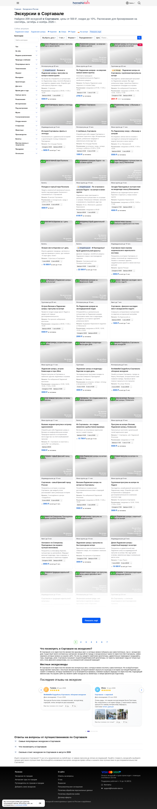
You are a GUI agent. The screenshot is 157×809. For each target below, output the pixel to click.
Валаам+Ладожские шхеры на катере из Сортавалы (88, 483)
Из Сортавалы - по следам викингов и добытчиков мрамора (90, 425)
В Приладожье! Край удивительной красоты (90, 249)
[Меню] (18, 3)
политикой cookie (21, 805)
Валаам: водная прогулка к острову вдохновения (56, 425)
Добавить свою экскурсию (25, 787)
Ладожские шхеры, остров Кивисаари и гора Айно (52, 369)
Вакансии (62, 783)
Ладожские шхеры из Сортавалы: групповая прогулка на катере (126, 73)
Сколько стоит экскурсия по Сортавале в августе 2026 (45, 752)
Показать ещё (91, 620)
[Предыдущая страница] (41, 690)
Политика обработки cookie (69, 794)
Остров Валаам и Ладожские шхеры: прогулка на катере (53, 307)
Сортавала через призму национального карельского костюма (123, 250)
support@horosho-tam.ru (113, 788)
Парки (72, 31)
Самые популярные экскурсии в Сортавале (39, 741)
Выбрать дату (48, 37)
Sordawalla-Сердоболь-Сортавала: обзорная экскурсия (125, 369)
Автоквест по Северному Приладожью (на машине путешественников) (52, 545)
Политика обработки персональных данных (75, 790)
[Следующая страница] (141, 690)
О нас (60, 780)
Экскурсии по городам (24, 776)
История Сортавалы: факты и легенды (54, 132)
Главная (17, 9)
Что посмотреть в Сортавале (33, 746)
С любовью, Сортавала (86, 131)
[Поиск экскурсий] (139, 38)
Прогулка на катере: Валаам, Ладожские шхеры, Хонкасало (123, 425)
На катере (84, 31)
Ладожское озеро (22, 31)
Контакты (107, 785)
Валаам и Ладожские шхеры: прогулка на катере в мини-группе (54, 73)
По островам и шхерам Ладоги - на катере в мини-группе (90, 189)
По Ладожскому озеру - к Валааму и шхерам (126, 132)
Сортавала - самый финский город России (56, 483)
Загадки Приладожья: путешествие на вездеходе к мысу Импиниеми (126, 187)
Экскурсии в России (30, 9)
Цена (98, 37)
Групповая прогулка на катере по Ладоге (125, 483)
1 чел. (61, 37)
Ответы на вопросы (66, 776)
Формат (71, 37)
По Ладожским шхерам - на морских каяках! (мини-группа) (91, 71)
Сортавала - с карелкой (104, 694)
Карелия (53, 31)
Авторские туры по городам (26, 780)
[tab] (85, 731)
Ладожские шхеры (38, 31)
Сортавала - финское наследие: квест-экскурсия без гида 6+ (124, 307)
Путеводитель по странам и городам (29, 783)
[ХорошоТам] (81, 3)
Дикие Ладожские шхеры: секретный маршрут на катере (123, 543)
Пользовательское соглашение (70, 787)
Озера (63, 31)
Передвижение (85, 37)
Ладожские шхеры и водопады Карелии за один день (89, 369)
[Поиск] (139, 3)
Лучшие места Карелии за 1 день (55, 248)
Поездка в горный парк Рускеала (55, 186)
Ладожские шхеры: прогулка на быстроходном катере (89, 543)
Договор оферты (64, 797)
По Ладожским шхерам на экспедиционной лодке (87, 307)
